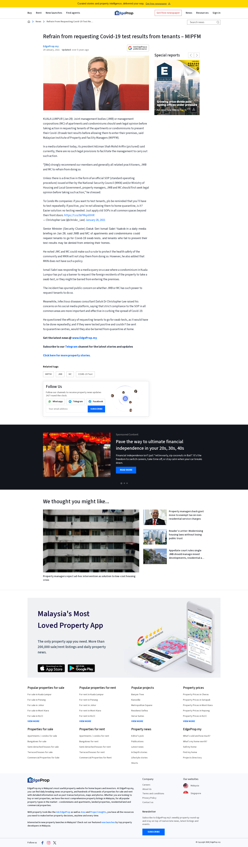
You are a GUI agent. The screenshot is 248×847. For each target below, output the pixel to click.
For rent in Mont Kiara (90, 710)
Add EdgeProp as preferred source (140, 48)
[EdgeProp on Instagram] (48, 842)
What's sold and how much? (196, 736)
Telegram (71, 347)
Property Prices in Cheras (196, 694)
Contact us (147, 802)
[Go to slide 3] (127, 483)
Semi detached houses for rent (95, 747)
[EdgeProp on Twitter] (54, 842)
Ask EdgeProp (63, 812)
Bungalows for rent (89, 741)
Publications (137, 741)
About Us (146, 789)
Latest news (137, 747)
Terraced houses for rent (92, 752)
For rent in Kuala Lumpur (91, 694)
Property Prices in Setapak (196, 700)
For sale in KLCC (35, 716)
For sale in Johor (35, 705)
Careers (146, 785)
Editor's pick (137, 736)
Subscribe (96, 409)
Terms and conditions (153, 793)
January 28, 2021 (95, 220)
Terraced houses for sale (40, 752)
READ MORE (126, 470)
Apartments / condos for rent (94, 736)
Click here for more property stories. (67, 355)
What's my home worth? (195, 741)
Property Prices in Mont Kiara (198, 705)
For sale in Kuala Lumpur (39, 694)
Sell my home (190, 747)
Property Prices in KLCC (195, 716)
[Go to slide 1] (121, 483)
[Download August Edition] (177, 87)
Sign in (217, 13)
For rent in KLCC (87, 716)
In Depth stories (139, 752)
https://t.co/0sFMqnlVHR (79, 215)
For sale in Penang (36, 700)
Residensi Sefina (139, 710)
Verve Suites (137, 716)
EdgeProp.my (51, 46)
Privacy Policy (149, 798)
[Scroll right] (244, 457)
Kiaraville (135, 700)
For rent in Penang (88, 700)
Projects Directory (192, 757)
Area (83, 812)
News (38, 21)
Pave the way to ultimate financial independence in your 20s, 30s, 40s (150, 445)
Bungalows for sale (36, 741)
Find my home (190, 752)
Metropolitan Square (141, 705)
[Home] (124, 12)
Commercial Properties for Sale (43, 757)
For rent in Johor (87, 705)
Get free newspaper (156, 3)
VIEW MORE (33, 721)
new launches (108, 822)
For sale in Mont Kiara (38, 710)
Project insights (98, 812)
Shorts (134, 763)
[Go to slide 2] (124, 483)
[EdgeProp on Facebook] (42, 842)
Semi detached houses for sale (43, 747)
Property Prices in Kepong (196, 710)
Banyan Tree (137, 694)
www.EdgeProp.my (84, 338)
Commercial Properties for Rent (95, 757)
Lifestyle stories (139, 757)
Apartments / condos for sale (42, 736)
